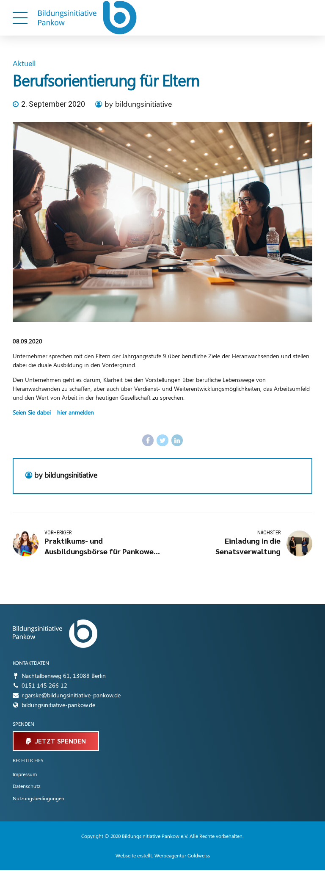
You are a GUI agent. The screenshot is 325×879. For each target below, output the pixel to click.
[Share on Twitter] (162, 440)
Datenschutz (26, 785)
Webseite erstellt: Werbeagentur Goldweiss (163, 855)
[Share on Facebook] (148, 440)
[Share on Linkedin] (177, 440)
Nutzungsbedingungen (38, 798)
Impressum (25, 774)
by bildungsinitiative (138, 104)
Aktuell (24, 63)
